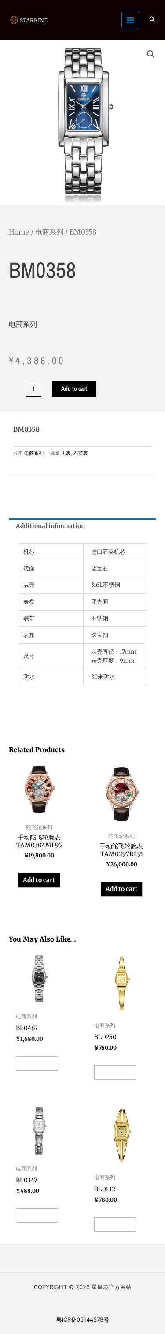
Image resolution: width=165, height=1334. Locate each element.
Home (19, 231)
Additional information (50, 526)
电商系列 (49, 231)
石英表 (80, 453)
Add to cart (74, 388)
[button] (152, 20)
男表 (66, 453)
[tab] (82, 526)
